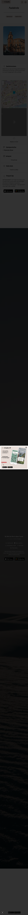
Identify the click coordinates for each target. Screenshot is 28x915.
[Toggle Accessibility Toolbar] (2, 912)
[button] (26, 447)
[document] (14, 457)
